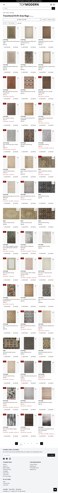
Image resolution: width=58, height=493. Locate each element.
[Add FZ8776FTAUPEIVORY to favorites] (17, 182)
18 (37, 443)
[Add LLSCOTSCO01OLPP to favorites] (17, 28)
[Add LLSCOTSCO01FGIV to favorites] (17, 53)
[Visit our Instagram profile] (10, 459)
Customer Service (33, 464)
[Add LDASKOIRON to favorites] (53, 259)
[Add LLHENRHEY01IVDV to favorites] (53, 312)
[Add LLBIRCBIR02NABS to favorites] (17, 104)
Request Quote (33, 466)
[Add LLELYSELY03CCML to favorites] (35, 312)
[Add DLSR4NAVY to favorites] (53, 182)
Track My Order (6, 483)
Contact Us (5, 466)
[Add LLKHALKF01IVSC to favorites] (53, 233)
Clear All (19, 23)
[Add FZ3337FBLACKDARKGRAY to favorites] (53, 415)
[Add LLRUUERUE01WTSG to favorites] (35, 104)
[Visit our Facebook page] (7, 459)
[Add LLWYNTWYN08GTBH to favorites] (35, 78)
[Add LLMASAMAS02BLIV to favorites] (53, 286)
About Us (5, 464)
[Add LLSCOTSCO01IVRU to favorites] (53, 53)
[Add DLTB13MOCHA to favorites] (35, 209)
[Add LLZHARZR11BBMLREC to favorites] (53, 339)
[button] (54, 4)
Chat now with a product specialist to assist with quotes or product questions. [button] (45, 486)
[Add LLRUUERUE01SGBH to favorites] (35, 286)
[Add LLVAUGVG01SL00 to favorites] (35, 339)
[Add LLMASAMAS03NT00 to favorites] (35, 157)
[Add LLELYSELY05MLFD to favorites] (35, 182)
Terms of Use (5, 474)
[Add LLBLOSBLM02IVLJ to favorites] (17, 286)
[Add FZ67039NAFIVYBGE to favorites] (53, 131)
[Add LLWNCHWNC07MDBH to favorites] (35, 131)
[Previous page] (16, 443)
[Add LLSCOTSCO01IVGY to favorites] (35, 28)
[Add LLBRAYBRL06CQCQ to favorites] (53, 78)
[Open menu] (4, 4)
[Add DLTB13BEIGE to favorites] (17, 209)
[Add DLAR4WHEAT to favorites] (53, 157)
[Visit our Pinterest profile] (4, 459)
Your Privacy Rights (7, 476)
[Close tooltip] (55, 485)
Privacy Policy (6, 473)
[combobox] (27, 8)
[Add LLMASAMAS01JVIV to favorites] (35, 53)
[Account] (51, 4)
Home (4, 12)
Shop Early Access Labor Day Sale (29, 1)
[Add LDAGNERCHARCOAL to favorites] (53, 362)
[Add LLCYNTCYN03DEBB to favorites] (53, 104)
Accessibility (5, 471)
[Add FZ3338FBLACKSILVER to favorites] (17, 415)
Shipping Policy (33, 469)
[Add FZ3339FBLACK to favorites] (17, 389)
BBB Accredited (6, 467)
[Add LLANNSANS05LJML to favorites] (17, 233)
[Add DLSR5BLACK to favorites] (17, 339)
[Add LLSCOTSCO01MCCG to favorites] (53, 28)
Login (4, 481)
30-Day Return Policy (34, 467)
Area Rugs (12, 12)
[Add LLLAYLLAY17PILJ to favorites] (53, 389)
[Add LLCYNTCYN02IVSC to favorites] (17, 362)
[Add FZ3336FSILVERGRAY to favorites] (35, 233)
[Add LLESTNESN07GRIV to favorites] (17, 259)
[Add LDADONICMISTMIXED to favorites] (17, 131)
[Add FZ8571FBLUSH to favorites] (35, 259)
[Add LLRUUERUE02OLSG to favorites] (17, 312)
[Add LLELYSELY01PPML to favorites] (35, 389)
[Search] (53, 8)
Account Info (5, 485)
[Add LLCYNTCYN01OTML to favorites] (17, 157)
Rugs (8, 12)
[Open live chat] (55, 489)
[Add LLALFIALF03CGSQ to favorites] (17, 78)
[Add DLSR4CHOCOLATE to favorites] (53, 209)
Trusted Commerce (7, 469)
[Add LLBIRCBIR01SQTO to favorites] (35, 415)
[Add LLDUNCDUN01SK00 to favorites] (35, 362)
